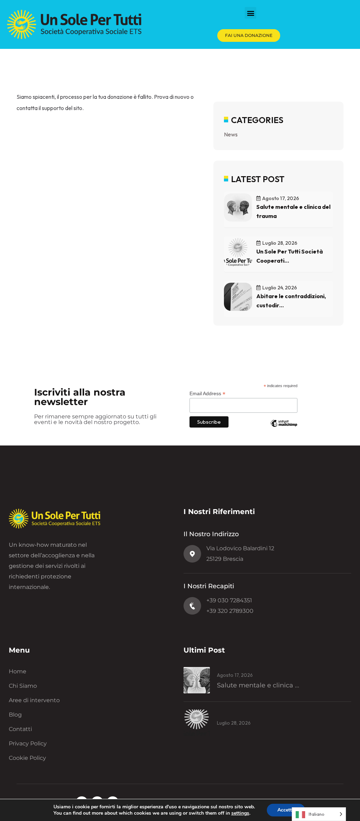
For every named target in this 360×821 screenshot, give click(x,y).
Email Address (207, 393)
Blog (15, 714)
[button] (250, 13)
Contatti (20, 729)
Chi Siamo (23, 685)
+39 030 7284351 (229, 600)
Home (17, 671)
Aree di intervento (34, 700)
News (231, 134)
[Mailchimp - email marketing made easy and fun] (283, 428)
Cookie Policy (27, 758)
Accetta (286, 810)
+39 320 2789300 (229, 611)
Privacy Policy (28, 743)
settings (240, 813)
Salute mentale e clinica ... (258, 685)
